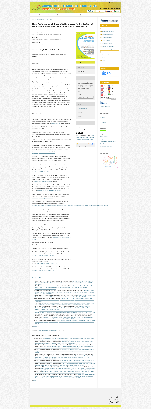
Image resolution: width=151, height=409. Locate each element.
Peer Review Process (107, 34)
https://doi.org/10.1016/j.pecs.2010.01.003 (42, 198)
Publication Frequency (107, 31)
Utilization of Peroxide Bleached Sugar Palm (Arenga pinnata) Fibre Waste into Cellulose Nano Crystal (68, 317)
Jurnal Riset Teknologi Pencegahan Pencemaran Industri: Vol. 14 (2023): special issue (62, 365)
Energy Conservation (104, 139)
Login (117, 2)
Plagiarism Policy (106, 57)
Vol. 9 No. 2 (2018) (47, 19)
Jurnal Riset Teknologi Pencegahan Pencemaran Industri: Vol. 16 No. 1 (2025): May (68, 296)
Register (111, 2)
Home (35, 15)
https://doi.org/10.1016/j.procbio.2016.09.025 (43, 270)
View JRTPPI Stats (105, 106)
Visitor (103, 60)
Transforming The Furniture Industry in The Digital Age (76, 341)
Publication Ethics (107, 40)
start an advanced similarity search (48, 330)
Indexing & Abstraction (107, 55)
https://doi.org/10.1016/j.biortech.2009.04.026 (43, 153)
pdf (79, 62)
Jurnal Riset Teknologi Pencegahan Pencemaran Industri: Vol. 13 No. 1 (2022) (54, 318)
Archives (39, 19)
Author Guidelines (106, 52)
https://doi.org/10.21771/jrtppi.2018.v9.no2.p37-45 (48, 50)
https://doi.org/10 (55, 123)
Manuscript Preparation (108, 46)
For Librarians (103, 122)
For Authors (102, 119)
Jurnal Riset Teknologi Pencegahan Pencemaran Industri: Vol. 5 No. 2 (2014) (65, 373)
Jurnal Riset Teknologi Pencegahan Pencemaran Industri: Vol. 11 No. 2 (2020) (70, 304)
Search (115, 15)
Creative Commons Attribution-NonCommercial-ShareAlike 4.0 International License (85, 137)
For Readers (102, 117)
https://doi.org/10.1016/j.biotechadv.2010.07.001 (49, 190)
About (42, 15)
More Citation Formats (84, 97)
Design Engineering (104, 143)
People (60, 15)
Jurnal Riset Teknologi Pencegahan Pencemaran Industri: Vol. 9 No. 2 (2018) (72, 370)
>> (41, 327)
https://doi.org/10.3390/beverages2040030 (46, 263)
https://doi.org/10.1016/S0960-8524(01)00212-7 (44, 255)
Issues (51, 15)
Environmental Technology (106, 146)
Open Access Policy (107, 37)
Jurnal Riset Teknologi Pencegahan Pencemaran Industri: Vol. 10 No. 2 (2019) (59, 348)
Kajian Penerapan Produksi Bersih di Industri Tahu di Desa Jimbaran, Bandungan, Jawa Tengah (67, 338)
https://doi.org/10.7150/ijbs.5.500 (40, 171)
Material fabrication (104, 136)
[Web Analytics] (104, 103)
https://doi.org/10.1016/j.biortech (42, 181)
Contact (84, 15)
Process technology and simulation (108, 141)
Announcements (72, 15)
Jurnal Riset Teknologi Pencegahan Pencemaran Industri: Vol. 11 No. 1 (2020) (72, 362)
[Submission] (109, 22)
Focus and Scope (106, 28)
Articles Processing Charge (109, 49)
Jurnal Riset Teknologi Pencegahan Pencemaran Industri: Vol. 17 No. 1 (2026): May (74, 312)
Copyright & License (107, 43)
